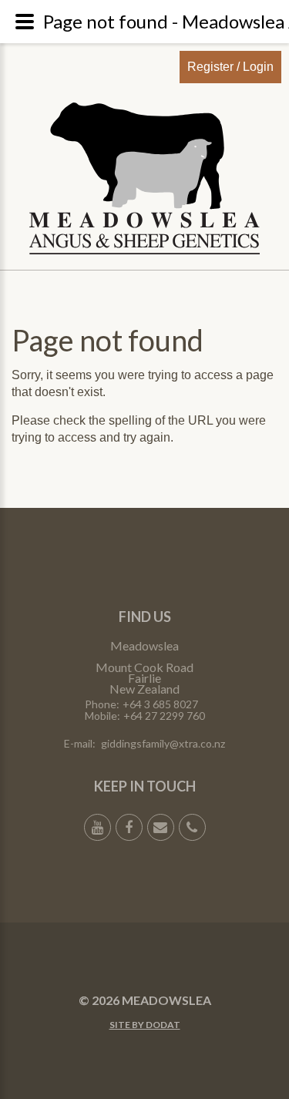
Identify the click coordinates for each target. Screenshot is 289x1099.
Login (258, 66)
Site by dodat (144, 1024)
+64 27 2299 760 (164, 715)
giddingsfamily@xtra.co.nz (163, 743)
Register (210, 66)
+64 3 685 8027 (160, 704)
